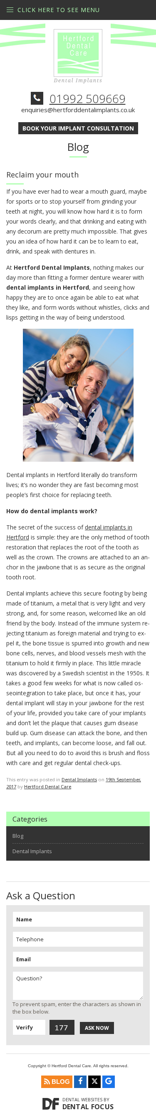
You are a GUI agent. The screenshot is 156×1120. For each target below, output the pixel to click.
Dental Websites (82, 1099)
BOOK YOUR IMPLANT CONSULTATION (78, 128)
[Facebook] (80, 1082)
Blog (17, 835)
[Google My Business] (108, 1082)
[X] (94, 1082)
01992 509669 (88, 98)
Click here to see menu (58, 10)
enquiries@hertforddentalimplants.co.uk (78, 110)
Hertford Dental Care (47, 786)
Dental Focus (88, 1106)
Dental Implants (79, 779)
